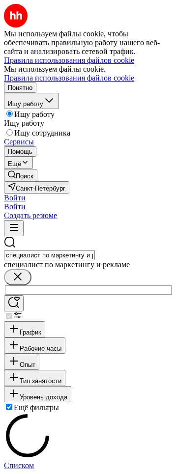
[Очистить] (17, 277)
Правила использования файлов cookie (69, 78)
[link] (20, 175)
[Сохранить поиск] (14, 303)
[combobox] (49, 255)
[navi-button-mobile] (14, 228)
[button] (15, 198)
